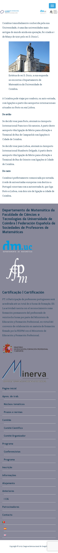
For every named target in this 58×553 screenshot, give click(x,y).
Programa (7, 444)
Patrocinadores (10, 507)
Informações (9, 475)
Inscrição (7, 467)
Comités (6, 420)
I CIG (6, 499)
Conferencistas (12, 452)
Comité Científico (13, 428)
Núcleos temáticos (14, 404)
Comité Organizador (15, 436)
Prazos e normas (13, 412)
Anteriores (8, 491)
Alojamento (8, 483)
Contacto (7, 515)
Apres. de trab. (10, 396)
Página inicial (9, 388)
